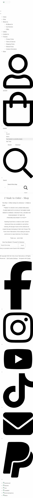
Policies (5, 36)
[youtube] (18, 372)
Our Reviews (9, 27)
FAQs (7, 29)
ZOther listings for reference (16, 203)
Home (4, 17)
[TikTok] (18, 407)
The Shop (4, 203)
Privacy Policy (10, 39)
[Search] (26, 187)
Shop (4, 19)
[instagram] (18, 344)
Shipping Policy (10, 44)
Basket (10, 145)
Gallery (5, 31)
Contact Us (6, 34)
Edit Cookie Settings (12, 258)
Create (28, 258)
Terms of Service (10, 41)
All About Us (9, 24)
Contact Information (11, 49)
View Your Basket (7, 242)
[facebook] (18, 309)
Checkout (17, 145)
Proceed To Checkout (18, 242)
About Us (5, 22)
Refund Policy (10, 46)
